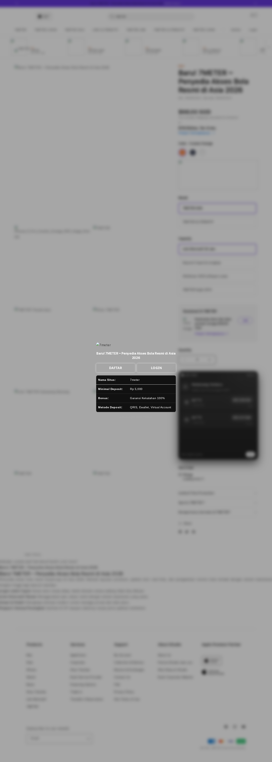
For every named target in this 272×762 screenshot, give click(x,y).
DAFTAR (115, 368)
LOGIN (156, 368)
